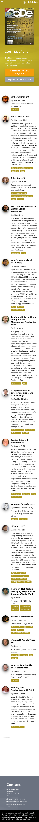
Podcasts (15, 609)
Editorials (15, 109)
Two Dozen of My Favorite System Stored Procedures (23, 209)
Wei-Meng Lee (20, 266)
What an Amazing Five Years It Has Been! (22, 666)
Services (26, 494)
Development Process (19, 579)
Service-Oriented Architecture (19, 441)
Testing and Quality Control (21, 582)
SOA (33, 494)
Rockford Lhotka (21, 399)
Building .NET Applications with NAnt (22, 688)
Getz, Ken (18, 646)
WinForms (23, 519)
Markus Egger (20, 671)
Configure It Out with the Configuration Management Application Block (23, 321)
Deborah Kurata (21, 181)
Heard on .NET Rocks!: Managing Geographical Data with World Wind (23, 591)
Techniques (16, 433)
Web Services (16, 497)
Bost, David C (19, 693)
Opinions (15, 171)
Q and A (29, 627)
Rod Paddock (19, 100)
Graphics (15, 607)
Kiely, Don (18, 215)
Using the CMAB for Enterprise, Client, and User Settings (22, 393)
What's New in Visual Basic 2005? (21, 261)
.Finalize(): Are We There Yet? (23, 641)
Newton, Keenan (21, 328)
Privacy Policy (28, 815)
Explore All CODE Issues (19, 79)
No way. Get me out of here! (21, 819)
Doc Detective (20, 620)
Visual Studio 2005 (18, 310)
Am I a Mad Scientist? (21, 116)
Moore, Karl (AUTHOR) (23, 507)
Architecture (16, 383)
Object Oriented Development (22, 168)
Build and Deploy (18, 627)
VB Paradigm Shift (20, 96)
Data (24, 383)
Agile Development (18, 573)
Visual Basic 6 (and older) (20, 633)
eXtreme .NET (18, 526)
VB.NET (20, 199)
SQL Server (15, 253)
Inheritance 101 (18, 178)
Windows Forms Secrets (22, 504)
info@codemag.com (20, 801)
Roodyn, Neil (19, 530)
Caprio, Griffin (20, 446)
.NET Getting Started (19, 193)
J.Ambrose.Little (21, 120)
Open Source (25, 607)
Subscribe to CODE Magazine (19, 72)
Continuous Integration (20, 576)
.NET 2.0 (15, 655)
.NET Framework (17, 430)
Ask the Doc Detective (22, 616)
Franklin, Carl (19, 597)
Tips (22, 171)
